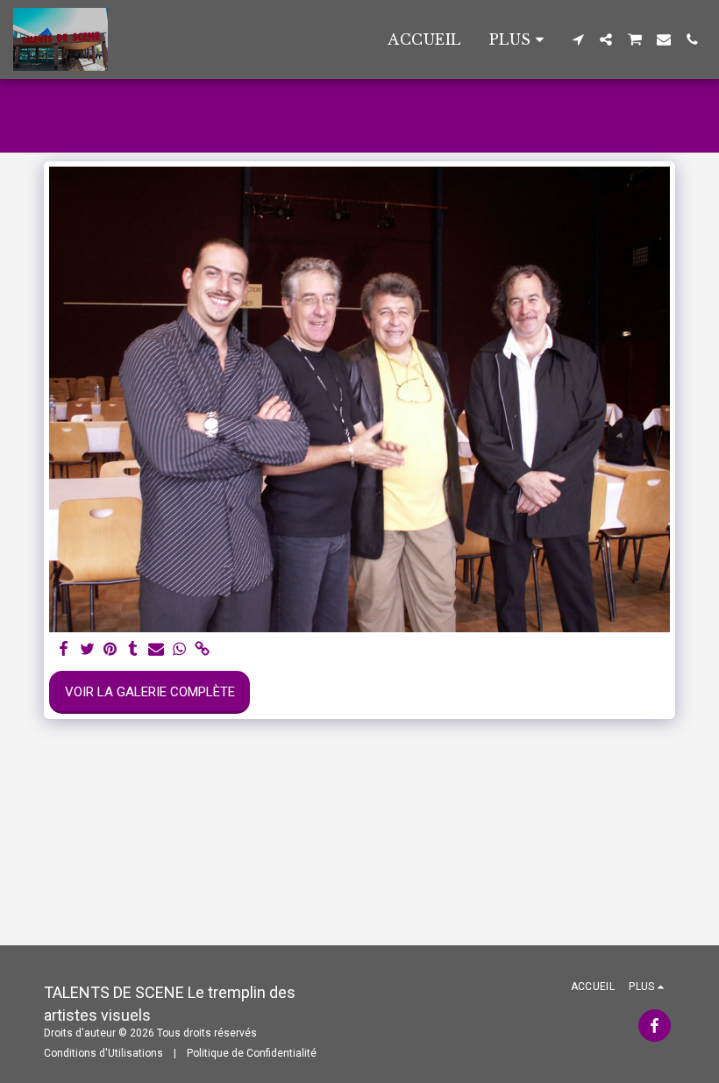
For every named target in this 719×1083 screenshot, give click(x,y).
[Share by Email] (156, 650)
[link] (202, 650)
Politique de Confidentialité (252, 1053)
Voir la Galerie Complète (150, 692)
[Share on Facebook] (64, 650)
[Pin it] (110, 650)
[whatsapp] (179, 650)
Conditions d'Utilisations (103, 1053)
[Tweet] (87, 650)
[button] (578, 39)
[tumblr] (133, 650)
